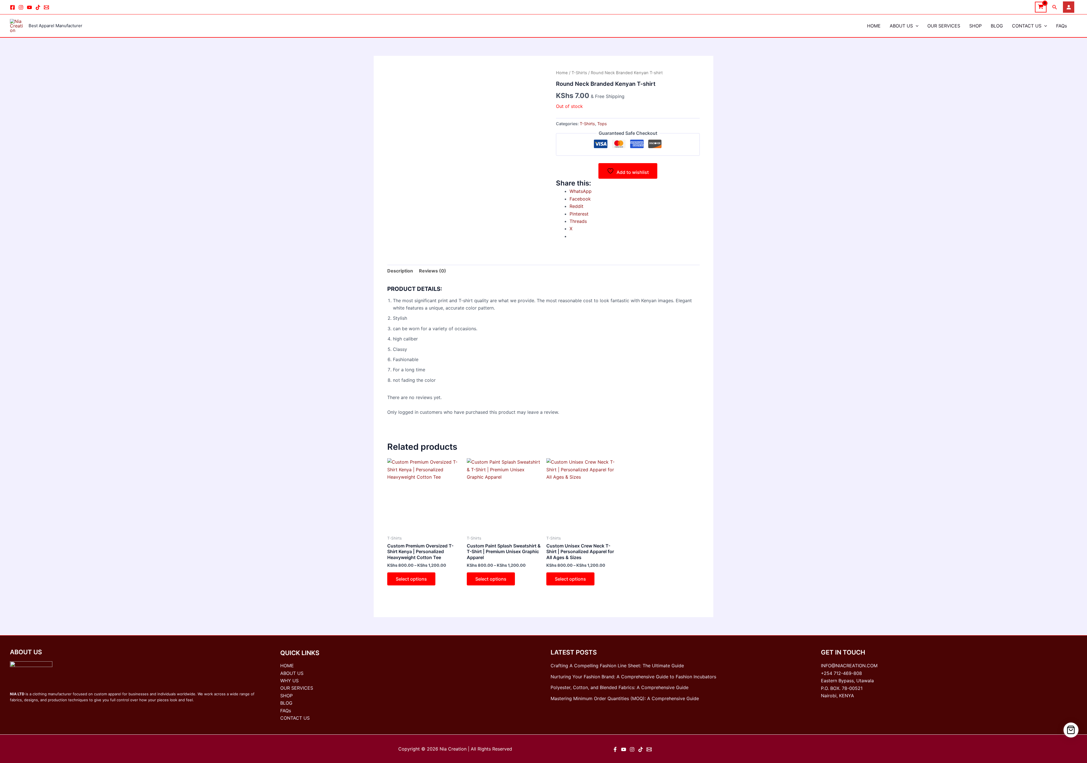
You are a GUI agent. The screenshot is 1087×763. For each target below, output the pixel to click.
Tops (602, 123)
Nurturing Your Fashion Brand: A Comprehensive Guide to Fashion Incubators (633, 676)
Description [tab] (400, 271)
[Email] (46, 7)
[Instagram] (20, 7)
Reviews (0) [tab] (432, 271)
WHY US (289, 680)
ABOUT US (901, 26)
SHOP (975, 26)
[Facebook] (12, 7)
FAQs (1061, 26)
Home (562, 72)
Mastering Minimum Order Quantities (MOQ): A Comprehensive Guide (625, 698)
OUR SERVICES (943, 26)
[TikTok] (37, 7)
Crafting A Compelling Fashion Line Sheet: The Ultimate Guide (617, 665)
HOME (874, 26)
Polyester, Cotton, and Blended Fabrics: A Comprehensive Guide (619, 687)
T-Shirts (579, 72)
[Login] (1068, 7)
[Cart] (1071, 730)
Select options (411, 579)
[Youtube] (29, 7)
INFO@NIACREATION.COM (849, 665)
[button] (1054, 7)
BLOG (997, 26)
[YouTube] (623, 749)
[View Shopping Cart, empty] (1041, 7)
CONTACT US (1026, 26)
